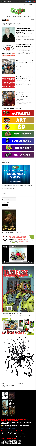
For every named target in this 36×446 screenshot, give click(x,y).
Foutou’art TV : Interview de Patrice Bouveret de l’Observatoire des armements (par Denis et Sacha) (24, 94)
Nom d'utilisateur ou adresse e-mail (8, 188)
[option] (18, 20)
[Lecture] (3, 262)
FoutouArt (17, 65)
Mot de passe (4, 193)
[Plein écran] (32, 262)
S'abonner (5, 1)
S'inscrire (3, 207)
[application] (18, 254)
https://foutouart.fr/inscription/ (26, 185)
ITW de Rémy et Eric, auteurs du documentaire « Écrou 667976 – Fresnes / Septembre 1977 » (25, 30)
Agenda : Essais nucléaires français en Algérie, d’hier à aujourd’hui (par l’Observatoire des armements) (24, 78)
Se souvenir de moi (6, 202)
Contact (3, 383)
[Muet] (31, 262)
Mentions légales (22, 383)
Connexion (9, 1)
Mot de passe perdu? (9, 207)
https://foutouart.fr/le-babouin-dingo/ (24, 315)
